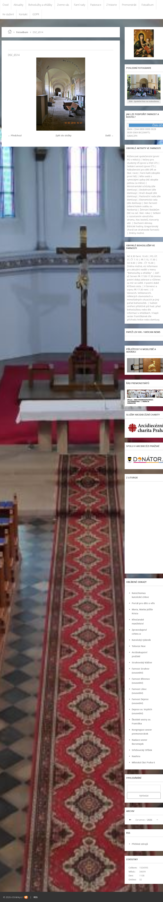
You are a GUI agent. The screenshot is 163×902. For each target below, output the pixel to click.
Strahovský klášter (142, 662)
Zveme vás (63, 5)
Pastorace (95, 5)
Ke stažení (8, 14)
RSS (36, 897)
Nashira (136, 756)
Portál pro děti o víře (143, 603)
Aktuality (18, 5)
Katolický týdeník (141, 639)
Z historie (111, 5)
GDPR (35, 14)
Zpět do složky (63, 135)
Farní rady (79, 5)
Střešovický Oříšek (142, 750)
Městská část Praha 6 (143, 762)
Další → (109, 135)
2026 (149, 819)
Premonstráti (129, 5)
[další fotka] (108, 94)
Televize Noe (138, 646)
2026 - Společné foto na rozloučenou (144, 101)
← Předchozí (15, 135)
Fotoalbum (148, 5)
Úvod (6, 5)
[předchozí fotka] (13, 94)
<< (130, 819)
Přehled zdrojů (140, 843)
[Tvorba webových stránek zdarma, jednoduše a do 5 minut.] (26, 897)
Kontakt (23, 14)
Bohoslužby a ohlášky (40, 5)
